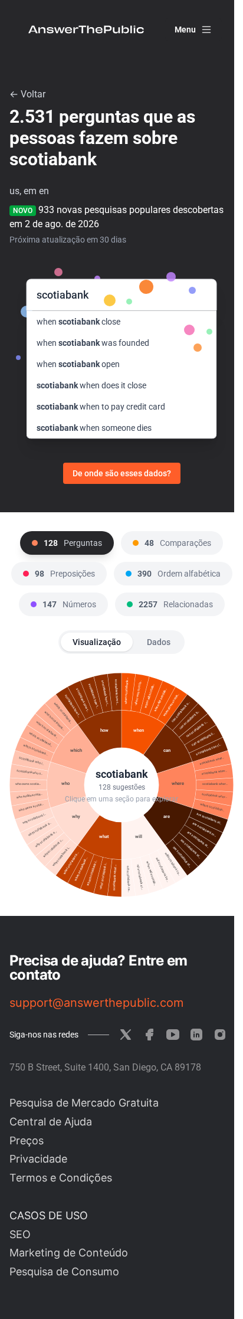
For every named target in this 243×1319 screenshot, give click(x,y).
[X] (126, 1034)
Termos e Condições (60, 1177)
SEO (20, 1234)
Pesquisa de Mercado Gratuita (84, 1103)
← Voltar (27, 94)
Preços (26, 1140)
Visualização (97, 642)
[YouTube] (173, 1034)
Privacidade (38, 1159)
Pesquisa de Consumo (64, 1271)
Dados (158, 642)
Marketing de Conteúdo (68, 1252)
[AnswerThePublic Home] (86, 29)
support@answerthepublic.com (96, 1003)
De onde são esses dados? (122, 473)
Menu (185, 29)
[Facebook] (149, 1034)
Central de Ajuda (50, 1121)
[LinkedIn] (196, 1034)
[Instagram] (220, 1034)
